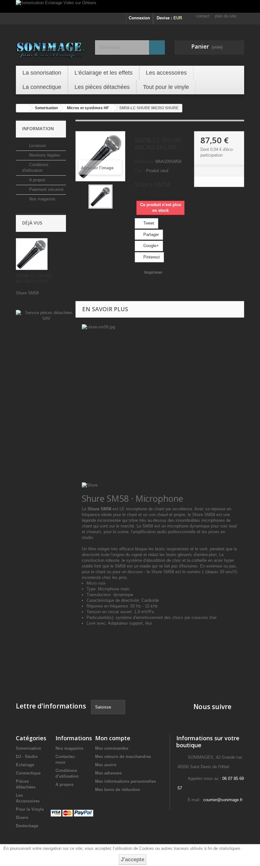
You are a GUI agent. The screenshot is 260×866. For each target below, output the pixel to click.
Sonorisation (28, 748)
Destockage (27, 825)
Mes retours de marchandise (123, 756)
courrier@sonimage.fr (223, 799)
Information (38, 128)
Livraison (37, 145)
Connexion (139, 18)
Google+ (150, 245)
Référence (144, 161)
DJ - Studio (27, 756)
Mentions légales (44, 155)
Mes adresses (108, 773)
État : (140, 170)
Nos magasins (41, 199)
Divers (22, 817)
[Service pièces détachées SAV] (46, 315)
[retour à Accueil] (22, 108)
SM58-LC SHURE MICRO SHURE (34, 278)
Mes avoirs (105, 764)
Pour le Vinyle (30, 809)
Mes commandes (111, 748)
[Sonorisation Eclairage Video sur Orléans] (130, 6)
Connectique (28, 773)
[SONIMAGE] (51, 48)
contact (203, 16)
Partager (150, 234)
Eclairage (25, 764)
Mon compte (112, 738)
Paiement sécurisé (45, 189)
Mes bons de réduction (117, 789)
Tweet (148, 223)
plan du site (225, 16)
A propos (36, 180)
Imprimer (153, 272)
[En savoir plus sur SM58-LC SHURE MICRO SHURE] (32, 254)
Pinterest (151, 257)
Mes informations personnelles (125, 781)
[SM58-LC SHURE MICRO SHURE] (100, 196)
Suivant (117, 196)
